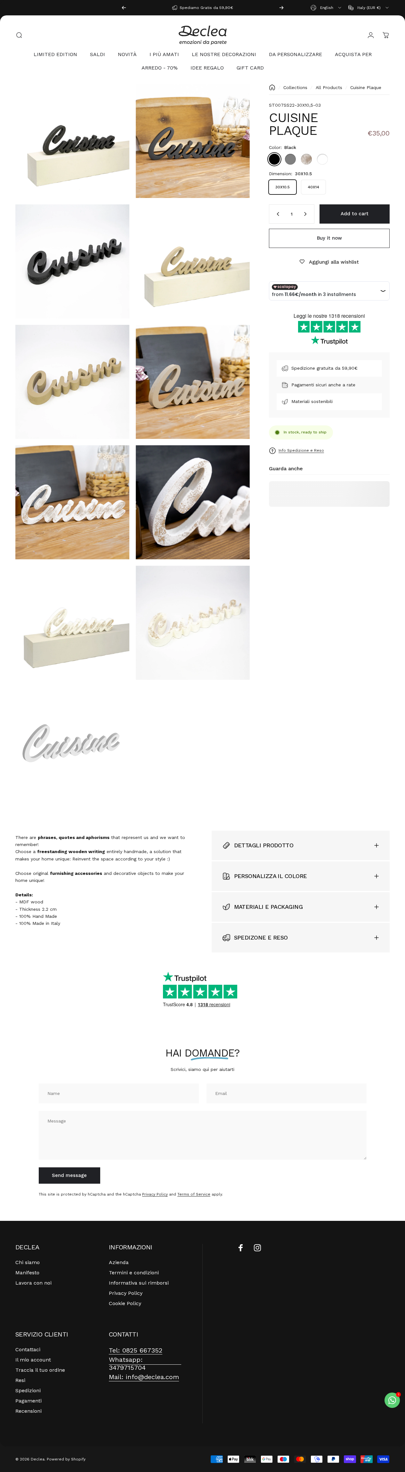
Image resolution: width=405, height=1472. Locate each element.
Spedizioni (28, 1390)
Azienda (119, 1262)
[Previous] (124, 7)
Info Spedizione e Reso (301, 450)
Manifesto (27, 1273)
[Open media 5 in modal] (72, 382)
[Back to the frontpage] (272, 87)
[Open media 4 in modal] (193, 261)
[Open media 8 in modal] (193, 502)
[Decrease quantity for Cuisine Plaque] (276, 214)
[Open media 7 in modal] (72, 502)
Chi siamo (27, 1262)
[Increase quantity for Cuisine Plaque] (306, 214)
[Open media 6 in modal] (193, 382)
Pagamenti (28, 1401)
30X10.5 (282, 187)
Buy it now (329, 238)
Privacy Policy (155, 1194)
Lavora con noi (33, 1283)
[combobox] (326, 7)
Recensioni (28, 1411)
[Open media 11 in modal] (72, 743)
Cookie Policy (125, 1303)
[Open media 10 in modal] (193, 623)
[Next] (281, 7)
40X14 (313, 187)
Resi (20, 1380)
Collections (295, 87)
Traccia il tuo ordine (40, 1370)
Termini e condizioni (134, 1273)
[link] (135, 1350)
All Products (329, 87)
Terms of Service (193, 1194)
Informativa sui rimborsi (139, 1283)
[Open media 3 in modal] (72, 261)
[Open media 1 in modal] (193, 141)
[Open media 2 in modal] (72, 141)
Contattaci (27, 1349)
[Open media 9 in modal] (72, 623)
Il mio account (33, 1360)
